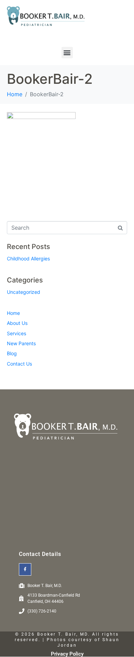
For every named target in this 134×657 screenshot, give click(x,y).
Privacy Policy (67, 654)
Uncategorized (23, 292)
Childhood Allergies (28, 258)
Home (13, 313)
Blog (12, 353)
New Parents (21, 343)
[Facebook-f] (25, 569)
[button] (67, 52)
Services (16, 333)
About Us (17, 323)
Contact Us (19, 364)
